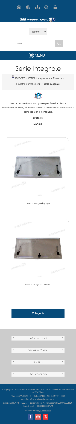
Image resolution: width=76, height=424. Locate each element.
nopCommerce (44, 410)
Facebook (30, 417)
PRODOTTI (20, 78)
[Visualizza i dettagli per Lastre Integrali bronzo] (38, 249)
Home (19, 7)
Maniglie (38, 123)
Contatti (47, 7)
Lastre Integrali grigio (38, 203)
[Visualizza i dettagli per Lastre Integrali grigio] (38, 168)
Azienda (29, 7)
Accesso (56, 7)
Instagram (38, 417)
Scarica (38, 7)
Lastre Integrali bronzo (38, 284)
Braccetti (38, 117)
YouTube (45, 417)
